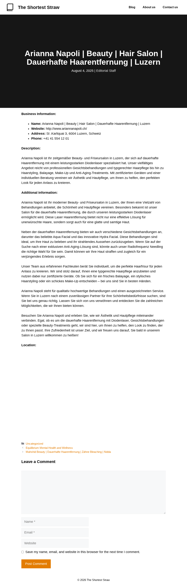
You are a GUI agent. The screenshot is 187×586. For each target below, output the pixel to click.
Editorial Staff (106, 71)
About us (149, 7)
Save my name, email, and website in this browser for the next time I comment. (82, 552)
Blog (132, 7)
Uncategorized (34, 443)
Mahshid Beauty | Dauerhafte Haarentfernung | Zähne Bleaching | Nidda (68, 451)
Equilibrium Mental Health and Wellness (49, 447)
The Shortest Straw (38, 7)
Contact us (170, 7)
